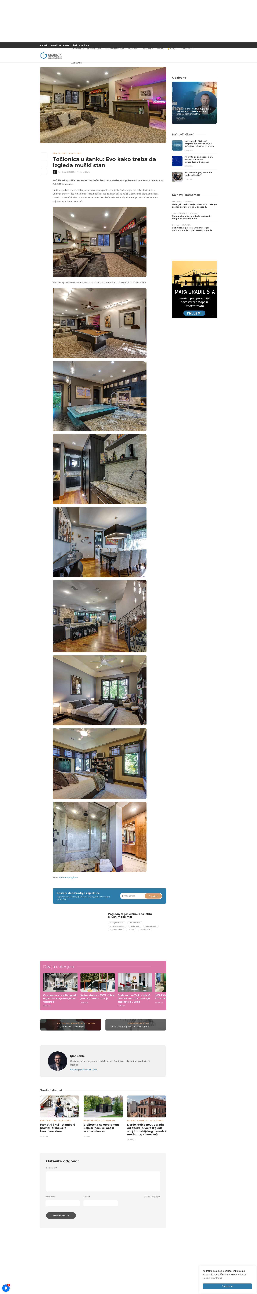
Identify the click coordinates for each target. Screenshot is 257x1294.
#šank (131, 930)
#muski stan (151, 926)
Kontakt (44, 45)
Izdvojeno (75, 153)
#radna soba (116, 930)
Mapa (160, 49)
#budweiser (135, 923)
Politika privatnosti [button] (212, 1278)
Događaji (187, 49)
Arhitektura (94, 49)
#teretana (145, 930)
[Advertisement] (77, 933)
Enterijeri (59, 153)
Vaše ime (50, 1196)
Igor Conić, (62, 172)
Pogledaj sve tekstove (83, 1069)
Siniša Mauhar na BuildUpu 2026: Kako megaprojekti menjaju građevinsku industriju (194, 111)
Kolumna (148, 49)
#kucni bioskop (117, 926)
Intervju (133, 49)
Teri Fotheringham (68, 877)
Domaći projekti (138, 1121)
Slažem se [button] (227, 1286)
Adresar (76, 63)
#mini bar (135, 926)
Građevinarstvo (114, 49)
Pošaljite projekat (60, 45)
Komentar (51, 1168)
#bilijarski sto (116, 923)
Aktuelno (76, 49)
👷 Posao (172, 49)
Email (86, 1196)
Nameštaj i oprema (83, 1023)
